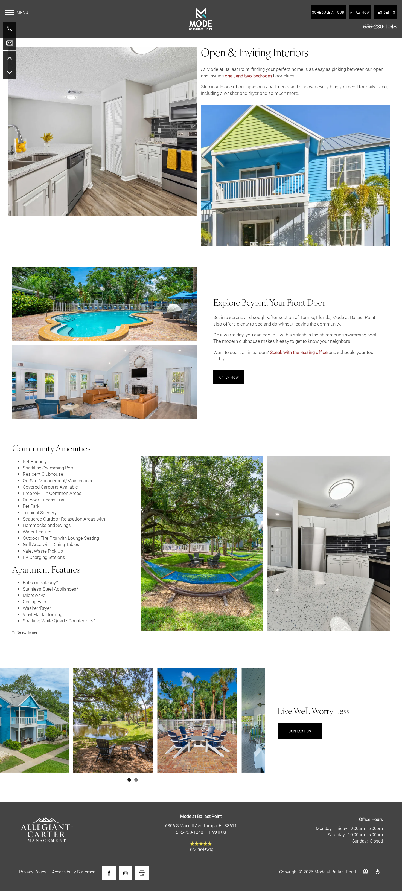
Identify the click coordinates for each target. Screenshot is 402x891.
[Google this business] (142, 873)
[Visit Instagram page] (125, 873)
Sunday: (360, 841)
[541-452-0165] (9, 29)
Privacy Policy (32, 872)
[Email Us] (9, 43)
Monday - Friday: (332, 828)
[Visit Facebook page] (109, 873)
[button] (385, 12)
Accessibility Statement (74, 872)
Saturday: (337, 834)
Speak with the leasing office (299, 352)
